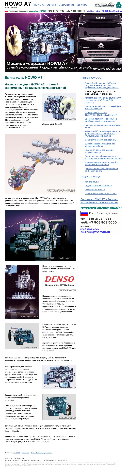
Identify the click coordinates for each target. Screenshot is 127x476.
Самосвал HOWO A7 (95, 190)
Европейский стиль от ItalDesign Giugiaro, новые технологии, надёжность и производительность (102, 85)
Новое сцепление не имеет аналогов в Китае (103, 126)
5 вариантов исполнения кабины (100, 140)
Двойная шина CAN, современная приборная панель (101, 169)
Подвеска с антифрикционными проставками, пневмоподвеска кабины (103, 157)
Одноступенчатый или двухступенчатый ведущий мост (101, 113)
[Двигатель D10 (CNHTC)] (59, 421)
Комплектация (92, 182)
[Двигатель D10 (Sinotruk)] (59, 390)
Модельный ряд (66, 5)
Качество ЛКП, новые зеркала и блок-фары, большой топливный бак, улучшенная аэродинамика (103, 133)
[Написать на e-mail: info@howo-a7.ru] (63, 11)
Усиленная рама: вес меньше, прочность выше (99, 151)
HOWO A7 (39, 5)
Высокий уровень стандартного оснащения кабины (100, 145)
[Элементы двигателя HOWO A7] (22, 320)
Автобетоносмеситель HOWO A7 (101, 193)
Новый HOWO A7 (90, 77)
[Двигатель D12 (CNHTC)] (22, 350)
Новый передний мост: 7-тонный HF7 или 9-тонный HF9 (103, 107)
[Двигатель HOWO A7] (40, 195)
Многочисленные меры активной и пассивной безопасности (101, 163)
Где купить (82, 5)
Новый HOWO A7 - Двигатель (41, 453)
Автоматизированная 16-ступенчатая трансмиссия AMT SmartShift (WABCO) (103, 100)
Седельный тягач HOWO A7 (98, 186)
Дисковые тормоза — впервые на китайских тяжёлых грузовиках (101, 120)
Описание (51, 5)
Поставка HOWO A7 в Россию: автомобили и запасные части (99, 200)
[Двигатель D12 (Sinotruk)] (59, 122)
